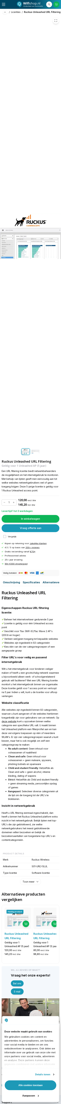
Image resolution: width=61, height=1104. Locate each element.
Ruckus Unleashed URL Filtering (42, 12)
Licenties (15, 12)
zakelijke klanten (38, 543)
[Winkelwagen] (56, 4)
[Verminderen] (4, 502)
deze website (9, 721)
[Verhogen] (13, 502)
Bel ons (17, 983)
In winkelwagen (30, 518)
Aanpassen (28, 1095)
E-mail (17, 991)
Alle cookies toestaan (30, 1085)
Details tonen (42, 1074)
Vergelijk (12, 536)
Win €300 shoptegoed (16, 563)
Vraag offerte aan (30, 528)
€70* (32, 551)
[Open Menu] (3, 4)
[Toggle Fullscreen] (56, 20)
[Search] (49, 4)
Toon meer (28, 881)
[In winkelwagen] (26, 924)
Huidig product (15, 911)
